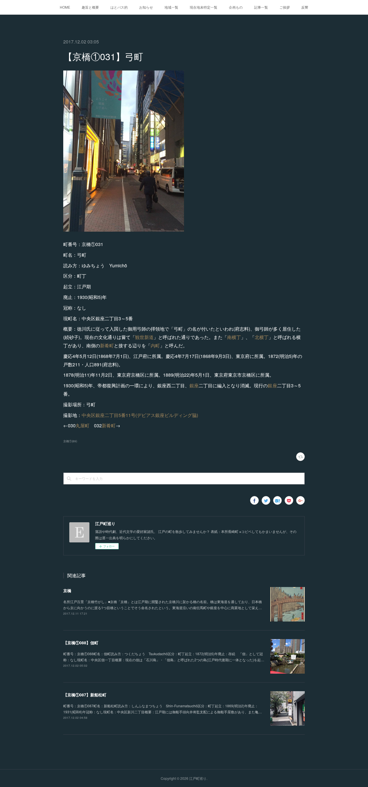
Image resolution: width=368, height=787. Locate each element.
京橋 (67, 590)
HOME (65, 7)
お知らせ (146, 7)
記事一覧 (261, 7)
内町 (155, 345)
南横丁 (234, 337)
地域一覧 (171, 7)
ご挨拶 (284, 7)
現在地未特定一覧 (203, 7)
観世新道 (144, 337)
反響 (304, 7)
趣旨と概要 (90, 7)
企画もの (236, 7)
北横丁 (262, 337)
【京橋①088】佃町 (80, 642)
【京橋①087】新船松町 (84, 695)
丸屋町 (82, 425)
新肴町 (107, 345)
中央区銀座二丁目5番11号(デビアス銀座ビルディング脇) (140, 415)
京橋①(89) (70, 441)
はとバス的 (119, 7)
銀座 (194, 385)
